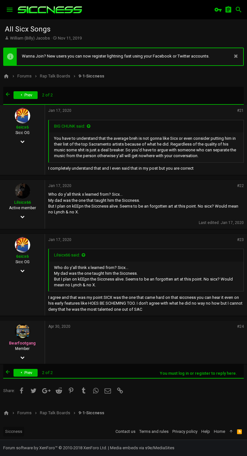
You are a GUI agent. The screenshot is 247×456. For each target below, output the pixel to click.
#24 (240, 326)
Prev (27, 95)
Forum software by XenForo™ (55, 447)
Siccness (13, 431)
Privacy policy (184, 431)
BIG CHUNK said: (69, 126)
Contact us (125, 431)
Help (205, 431)
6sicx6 (22, 127)
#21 (240, 110)
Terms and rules (154, 431)
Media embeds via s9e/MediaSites (142, 447)
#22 (240, 185)
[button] (9, 9)
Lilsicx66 (22, 202)
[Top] (231, 431)
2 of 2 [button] (47, 95)
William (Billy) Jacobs (30, 38)
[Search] (238, 9)
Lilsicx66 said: (67, 255)
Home (219, 431)
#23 (240, 239)
